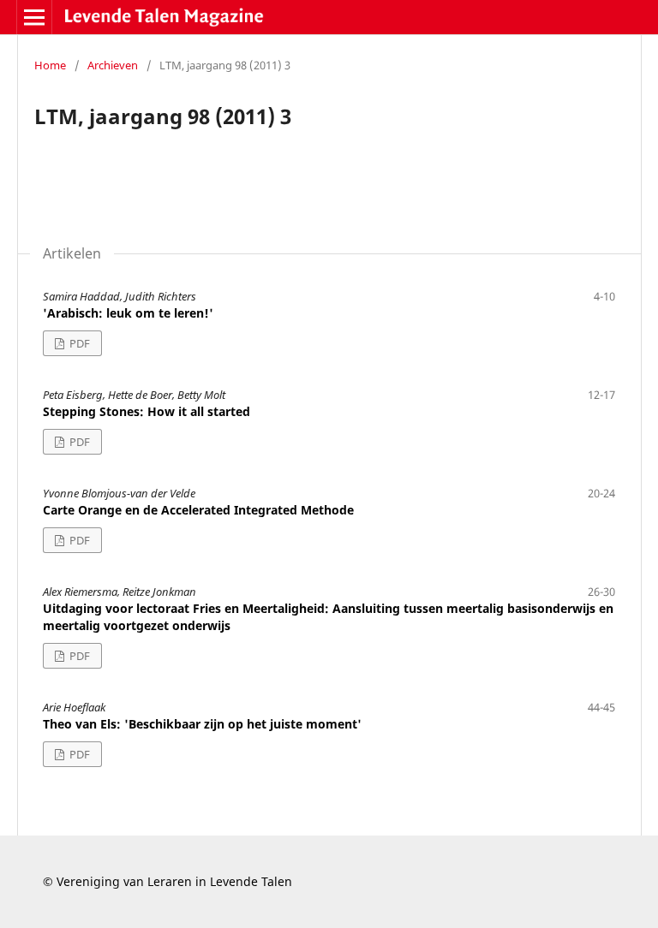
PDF (78, 343)
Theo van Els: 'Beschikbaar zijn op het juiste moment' (202, 724)
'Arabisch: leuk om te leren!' (128, 313)
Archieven (112, 65)
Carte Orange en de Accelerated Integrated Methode (198, 510)
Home (50, 65)
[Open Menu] (34, 17)
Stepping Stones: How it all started (146, 411)
